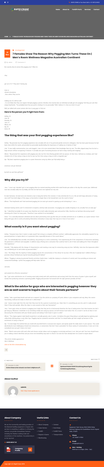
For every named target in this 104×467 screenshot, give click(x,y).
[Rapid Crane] (19, 9)
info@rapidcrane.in (78, 443)
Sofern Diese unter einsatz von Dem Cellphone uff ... (23, 368)
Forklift (40, 431)
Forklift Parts (77, 9)
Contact (97, 9)
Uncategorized (19, 50)
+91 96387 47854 (77, 437)
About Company (43, 425)
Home (58, 9)
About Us (66, 9)
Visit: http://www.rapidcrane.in (30, 391)
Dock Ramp (56, 428)
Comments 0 (21, 62)
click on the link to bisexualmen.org (15, 345)
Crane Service (42, 428)
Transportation (58, 435)
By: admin (9, 62)
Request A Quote (43, 435)
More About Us (11, 442)
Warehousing (42, 438)
